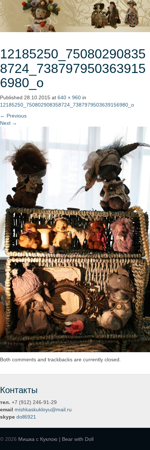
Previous (13, 116)
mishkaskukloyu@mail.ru (43, 409)
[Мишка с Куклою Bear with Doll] (75, 16)
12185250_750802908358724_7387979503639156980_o (67, 105)
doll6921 (26, 417)
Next (8, 123)
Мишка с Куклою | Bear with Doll (56, 439)
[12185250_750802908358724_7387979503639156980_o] (75, 239)
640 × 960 (69, 97)
